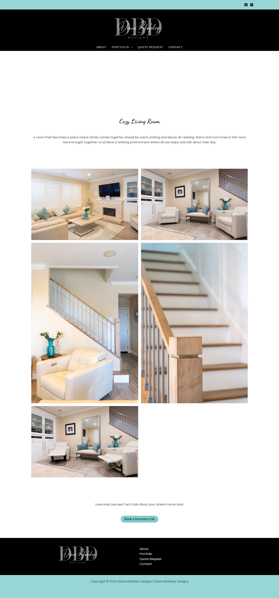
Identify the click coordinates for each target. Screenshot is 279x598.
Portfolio (120, 47)
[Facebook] (246, 4)
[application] (130, 47)
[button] (84, 204)
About (101, 47)
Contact (176, 47)
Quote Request (150, 47)
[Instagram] (251, 4)
